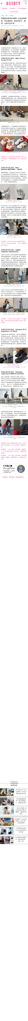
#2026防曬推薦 (22, 8)
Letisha (21, 25)
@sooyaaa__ (12, 312)
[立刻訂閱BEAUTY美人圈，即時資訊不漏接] (14, 469)
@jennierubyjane (21, 312)
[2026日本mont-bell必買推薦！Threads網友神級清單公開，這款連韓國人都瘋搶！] (7, 792)
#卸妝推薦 (12, 8)
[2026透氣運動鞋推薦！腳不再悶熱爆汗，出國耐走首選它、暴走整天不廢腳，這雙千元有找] (7, 801)
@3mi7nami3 (17, 200)
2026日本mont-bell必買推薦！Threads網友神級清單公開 (21, 791)
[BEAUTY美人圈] (13, 3)
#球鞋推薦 (11, 477)
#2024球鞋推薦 (19, 477)
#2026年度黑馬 (14, 11)
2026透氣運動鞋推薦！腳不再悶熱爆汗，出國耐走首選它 (21, 800)
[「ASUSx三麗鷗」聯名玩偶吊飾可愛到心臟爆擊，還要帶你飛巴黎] (7, 811)
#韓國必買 (5, 477)
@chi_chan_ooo (17, 284)
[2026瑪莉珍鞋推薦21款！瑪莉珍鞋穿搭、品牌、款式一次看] (7, 840)
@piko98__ (17, 235)
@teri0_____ (17, 404)
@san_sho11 (16, 364)
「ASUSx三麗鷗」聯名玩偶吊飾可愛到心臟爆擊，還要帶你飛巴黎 (21, 810)
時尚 (7, 15)
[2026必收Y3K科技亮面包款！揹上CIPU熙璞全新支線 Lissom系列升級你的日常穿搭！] (7, 831)
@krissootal (13, 91)
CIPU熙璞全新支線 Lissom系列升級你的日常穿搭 (21, 830)
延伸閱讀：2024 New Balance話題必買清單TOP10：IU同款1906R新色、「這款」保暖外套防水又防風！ (14, 243)
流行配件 (11, 15)
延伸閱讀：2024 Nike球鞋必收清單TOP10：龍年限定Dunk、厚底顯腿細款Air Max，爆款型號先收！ (13, 158)
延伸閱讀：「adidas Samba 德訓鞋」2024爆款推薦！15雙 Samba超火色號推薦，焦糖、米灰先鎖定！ (14, 320)
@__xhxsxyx (17, 122)
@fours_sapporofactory (14, 365)
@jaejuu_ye (21, 91)
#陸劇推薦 (4, 8)
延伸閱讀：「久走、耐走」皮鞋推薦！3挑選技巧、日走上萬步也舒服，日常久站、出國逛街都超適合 (13, 451)
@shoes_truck (17, 152)
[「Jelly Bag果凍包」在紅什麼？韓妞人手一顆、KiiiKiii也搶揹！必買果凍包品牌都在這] (7, 822)
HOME (2, 15)
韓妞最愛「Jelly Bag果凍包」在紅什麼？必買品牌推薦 (21, 820)
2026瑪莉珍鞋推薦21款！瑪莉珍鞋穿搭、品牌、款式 (21, 839)
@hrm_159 (17, 435)
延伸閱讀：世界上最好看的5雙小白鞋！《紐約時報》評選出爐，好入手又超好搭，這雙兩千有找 (13, 445)
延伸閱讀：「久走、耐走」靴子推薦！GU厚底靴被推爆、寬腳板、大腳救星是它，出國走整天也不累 (14, 457)
